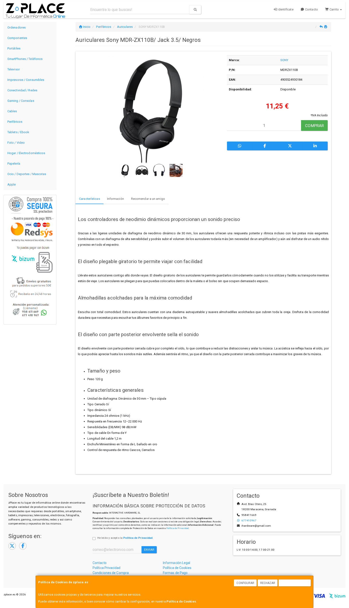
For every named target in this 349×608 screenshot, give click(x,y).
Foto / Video (16, 142)
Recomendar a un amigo (148, 199)
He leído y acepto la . (125, 537)
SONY (284, 60)
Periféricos (14, 121)
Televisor (13, 69)
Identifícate (285, 9)
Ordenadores (16, 27)
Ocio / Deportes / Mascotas (26, 174)
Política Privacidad (106, 568)
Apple (11, 184)
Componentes (17, 38)
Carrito (334, 9)
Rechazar (267, 583)
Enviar (149, 549)
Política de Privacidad (177, 528)
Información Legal (176, 563)
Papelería (13, 163)
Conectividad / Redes (22, 90)
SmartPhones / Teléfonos (24, 59)
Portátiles (13, 48)
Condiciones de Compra (111, 573)
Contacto (311, 9)
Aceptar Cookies (295, 583)
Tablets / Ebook (18, 132)
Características (89, 199)
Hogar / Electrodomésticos (26, 153)
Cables (12, 111)
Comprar (314, 125)
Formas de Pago (175, 573)
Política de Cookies (181, 601)
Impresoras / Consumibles (25, 80)
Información (115, 199)
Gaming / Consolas (20, 101)
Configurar (245, 583)
